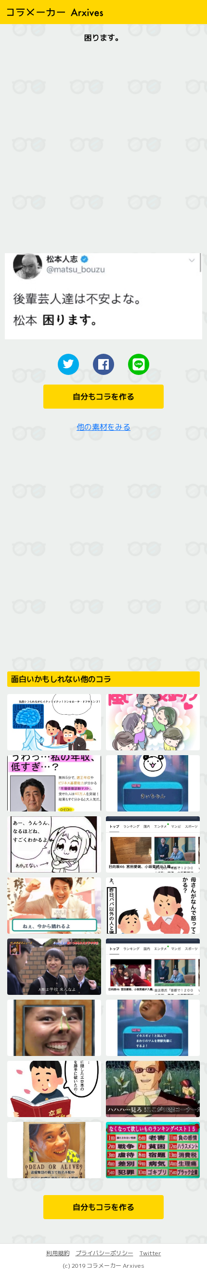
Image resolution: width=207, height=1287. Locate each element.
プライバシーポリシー (104, 1253)
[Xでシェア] (68, 364)
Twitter (150, 1253)
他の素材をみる (103, 427)
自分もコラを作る (103, 396)
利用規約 (57, 1253)
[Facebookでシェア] (103, 364)
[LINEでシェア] (138, 364)
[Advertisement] (103, 149)
